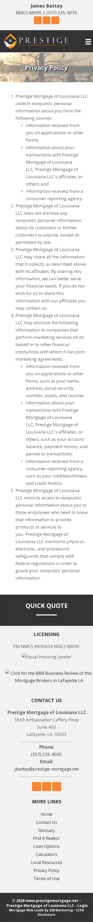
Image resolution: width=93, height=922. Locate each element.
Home (46, 814)
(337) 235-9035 (61, 13)
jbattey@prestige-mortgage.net (46, 769)
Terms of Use (46, 878)
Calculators (46, 854)
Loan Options (46, 846)
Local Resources (46, 862)
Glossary (46, 830)
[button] (38, 20)
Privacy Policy (46, 870)
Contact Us (46, 822)
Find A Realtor (46, 838)
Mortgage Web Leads (26, 910)
